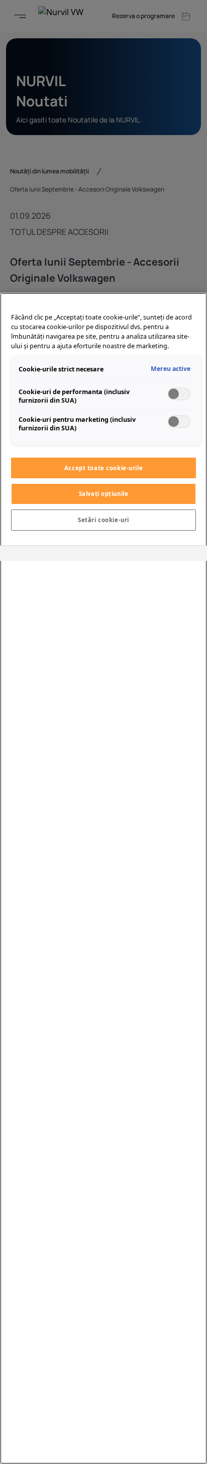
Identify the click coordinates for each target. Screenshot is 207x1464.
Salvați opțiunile (104, 493)
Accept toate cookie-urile (103, 468)
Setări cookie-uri (103, 520)
